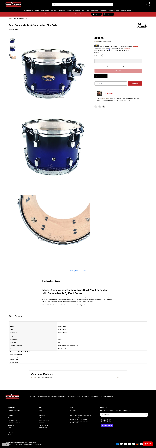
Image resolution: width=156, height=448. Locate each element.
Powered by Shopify (31, 442)
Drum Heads (86, 10)
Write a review (120, 378)
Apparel (123, 10)
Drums (37, 10)
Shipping (96, 41)
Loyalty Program (43, 427)
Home (10, 18)
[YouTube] (110, 420)
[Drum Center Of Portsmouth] (13, 4)
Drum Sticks (94, 10)
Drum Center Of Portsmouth (20, 442)
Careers (41, 413)
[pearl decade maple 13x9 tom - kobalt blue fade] (53, 73)
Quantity (96, 52)
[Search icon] (111, 4)
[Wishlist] (149, 2)
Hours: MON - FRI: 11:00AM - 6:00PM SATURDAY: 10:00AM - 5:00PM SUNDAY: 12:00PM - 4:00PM (79, 421)
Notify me (135, 83)
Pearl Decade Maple (104, 98)
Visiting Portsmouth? (44, 425)
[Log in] (146, 4)
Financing (41, 422)
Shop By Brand (28, 10)
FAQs (40, 418)
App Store (97, 14)
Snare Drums (45, 10)
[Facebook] (95, 106)
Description (74, 271)
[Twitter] (99, 106)
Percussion (103, 10)
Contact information (11, 446)
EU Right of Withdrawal (23, 446)
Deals (129, 10)
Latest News (42, 415)
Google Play (109, 14)
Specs (84, 271)
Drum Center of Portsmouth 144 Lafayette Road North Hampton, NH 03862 (80, 416)
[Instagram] (107, 420)
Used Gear (11, 432)
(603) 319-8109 (73, 410)
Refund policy (9, 444)
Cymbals (54, 10)
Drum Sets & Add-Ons (14, 410)
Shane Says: (108, 93)
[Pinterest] (103, 106)
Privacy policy (18, 444)
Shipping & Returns (44, 420)
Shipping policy (38, 444)
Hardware (62, 10)
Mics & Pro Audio (114, 10)
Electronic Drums (12, 420)
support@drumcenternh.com (77, 413)
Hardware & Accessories (14, 422)
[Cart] (149, 5)
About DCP (41, 410)
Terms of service (27, 444)
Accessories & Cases (73, 10)
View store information (120, 61)
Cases (10, 427)
